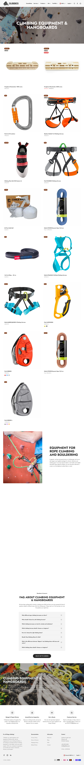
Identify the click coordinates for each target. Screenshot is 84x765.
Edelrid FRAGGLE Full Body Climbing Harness (55, 275)
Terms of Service (34, 740)
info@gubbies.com (65, 746)
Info (49, 3)
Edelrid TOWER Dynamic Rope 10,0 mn (53, 371)
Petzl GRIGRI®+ (8, 420)
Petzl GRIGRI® (8, 371)
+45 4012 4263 (70, 721)
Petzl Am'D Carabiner (9, 134)
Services (36, 3)
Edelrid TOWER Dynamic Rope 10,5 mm (54, 228)
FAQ (48, 742)
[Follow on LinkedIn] (11, 755)
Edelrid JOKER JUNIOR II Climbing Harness (15, 322)
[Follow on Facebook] (4, 755)
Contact (49, 745)
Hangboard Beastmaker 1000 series (13, 87)
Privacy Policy (34, 737)
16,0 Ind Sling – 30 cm (10, 275)
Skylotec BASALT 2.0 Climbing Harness (54, 134)
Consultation (29, 3)
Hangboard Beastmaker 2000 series (53, 87)
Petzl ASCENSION (48, 322)
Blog (48, 740)
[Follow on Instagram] (7, 755)
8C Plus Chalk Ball (8, 228)
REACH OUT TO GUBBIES (42, 656)
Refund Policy (34, 745)
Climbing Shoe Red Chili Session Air (13, 181)
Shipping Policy (34, 742)
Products (43, 3)
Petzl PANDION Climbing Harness (52, 181)
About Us (49, 737)
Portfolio (54, 3)
